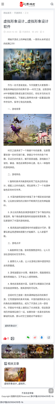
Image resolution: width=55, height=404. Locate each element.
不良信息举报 (27, 393)
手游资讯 (18, 13)
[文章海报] (12, 338)
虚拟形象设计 (11, 326)
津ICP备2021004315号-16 (41, 396)
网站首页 (7, 13)
